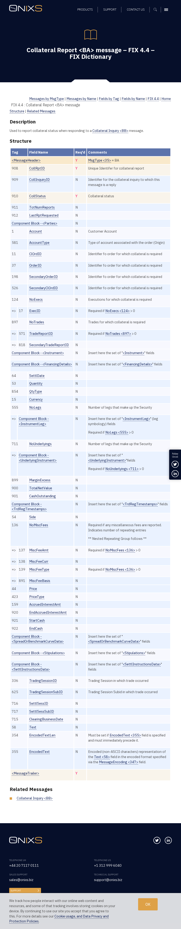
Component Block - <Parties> (34, 223)
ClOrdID (35, 254)
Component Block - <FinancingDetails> (42, 364)
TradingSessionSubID (46, 692)
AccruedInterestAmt (45, 604)
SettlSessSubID (41, 711)
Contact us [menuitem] (136, 10)
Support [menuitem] (109, 10)
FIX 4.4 (153, 98)
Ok (147, 904)
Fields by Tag (109, 98)
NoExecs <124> (117, 310)
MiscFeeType (39, 569)
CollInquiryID (39, 179)
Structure (17, 111)
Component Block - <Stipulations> (38, 653)
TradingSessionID (43, 680)
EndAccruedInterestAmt (48, 612)
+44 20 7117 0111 (24, 865)
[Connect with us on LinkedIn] (168, 840)
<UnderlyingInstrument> (107, 460)
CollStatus (37, 196)
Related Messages (41, 111)
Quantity (35, 383)
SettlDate (37, 375)
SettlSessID (38, 703)
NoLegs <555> (116, 432)
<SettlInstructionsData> (142, 664)
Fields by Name (133, 98)
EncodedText (39, 751)
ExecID (34, 310)
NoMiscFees (38, 525)
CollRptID (37, 168)
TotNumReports (42, 207)
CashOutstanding (42, 496)
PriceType (36, 596)
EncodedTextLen (42, 735)
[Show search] (157, 9)
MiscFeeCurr (38, 561)
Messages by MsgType (46, 98)
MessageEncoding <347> (118, 762)
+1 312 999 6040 (108, 865)
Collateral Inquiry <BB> (110, 130)
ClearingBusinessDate (46, 719)
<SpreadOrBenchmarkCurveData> (114, 641)
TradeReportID (41, 333)
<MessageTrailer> (25, 773)
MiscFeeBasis (39, 580)
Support (15, 890)
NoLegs (35, 407)
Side (32, 517)
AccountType (39, 242)
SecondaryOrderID (43, 276)
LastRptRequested (43, 215)
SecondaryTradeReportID (49, 345)
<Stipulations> (134, 653)
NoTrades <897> (118, 333)
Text (32, 727)
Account (35, 231)
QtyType (35, 391)
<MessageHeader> (26, 160)
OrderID (35, 265)
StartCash (37, 620)
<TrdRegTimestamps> (140, 504)
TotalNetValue (40, 488)
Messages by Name (81, 98)
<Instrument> (133, 353)
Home (166, 98)
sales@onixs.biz (21, 880)
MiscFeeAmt (39, 550)
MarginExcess (39, 480)
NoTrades (36, 322)
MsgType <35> (99, 160)
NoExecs (36, 299)
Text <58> (102, 757)
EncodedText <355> (125, 735)
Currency (36, 399)
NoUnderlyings (40, 444)
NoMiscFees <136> (120, 550)
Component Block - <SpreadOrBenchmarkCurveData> (38, 639)
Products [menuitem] (85, 10)
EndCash (36, 628)
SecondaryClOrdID (43, 288)
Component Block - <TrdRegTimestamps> (29, 506)
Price (33, 588)
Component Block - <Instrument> (38, 353)
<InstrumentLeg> (136, 418)
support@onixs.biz (108, 880)
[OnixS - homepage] (27, 9)
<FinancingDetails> (137, 364)
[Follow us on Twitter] (156, 840)
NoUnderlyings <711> (122, 468)
